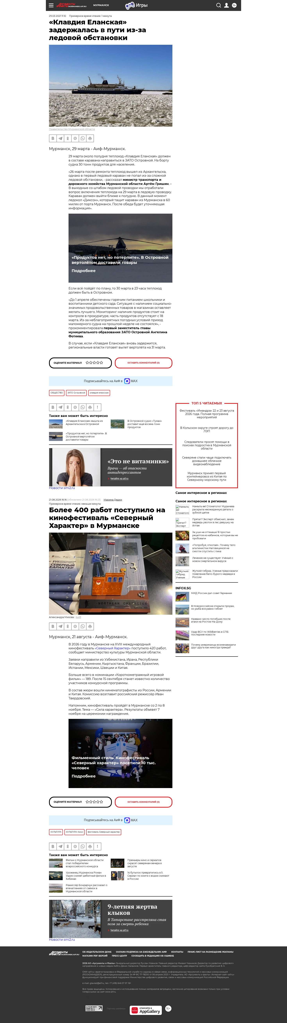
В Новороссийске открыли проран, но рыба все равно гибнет (212, 607)
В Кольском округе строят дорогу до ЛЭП (206, 429)
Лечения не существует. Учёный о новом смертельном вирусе (212, 559)
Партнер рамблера (116, 1008)
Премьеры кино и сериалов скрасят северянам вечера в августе (144, 863)
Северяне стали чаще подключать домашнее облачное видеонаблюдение (206, 461)
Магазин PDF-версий (94, 956)
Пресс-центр (119, 956)
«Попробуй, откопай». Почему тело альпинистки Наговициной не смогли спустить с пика (213, 548)
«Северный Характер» (113, 648)
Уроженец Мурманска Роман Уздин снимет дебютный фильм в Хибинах (86, 875)
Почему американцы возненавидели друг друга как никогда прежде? (213, 646)
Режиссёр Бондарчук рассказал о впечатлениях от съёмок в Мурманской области (86, 888)
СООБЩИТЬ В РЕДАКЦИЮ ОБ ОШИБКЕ (152, 956)
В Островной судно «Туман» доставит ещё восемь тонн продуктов (144, 424)
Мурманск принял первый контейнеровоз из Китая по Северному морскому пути (207, 477)
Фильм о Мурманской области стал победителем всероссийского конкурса (84, 863)
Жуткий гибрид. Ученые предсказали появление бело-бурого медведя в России (215, 574)
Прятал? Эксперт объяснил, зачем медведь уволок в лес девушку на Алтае (213, 522)
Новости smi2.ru (62, 488)
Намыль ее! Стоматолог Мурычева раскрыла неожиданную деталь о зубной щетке (213, 509)
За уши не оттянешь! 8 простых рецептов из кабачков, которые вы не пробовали (215, 535)
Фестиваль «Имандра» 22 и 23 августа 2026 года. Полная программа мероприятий (207, 414)
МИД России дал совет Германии (211, 593)
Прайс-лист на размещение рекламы (210, 952)
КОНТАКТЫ (177, 952)
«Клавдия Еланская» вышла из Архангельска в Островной (84, 422)
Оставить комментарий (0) (143, 363)
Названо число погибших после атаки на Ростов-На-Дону (210, 620)
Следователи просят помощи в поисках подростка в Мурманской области (206, 445)
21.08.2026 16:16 (58, 499)
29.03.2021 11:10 (57, 15)
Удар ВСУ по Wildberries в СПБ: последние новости (210, 633)
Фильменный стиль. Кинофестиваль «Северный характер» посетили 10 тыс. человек (114, 762)
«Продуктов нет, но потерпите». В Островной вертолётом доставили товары (120, 260)
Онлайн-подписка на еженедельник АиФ (141, 952)
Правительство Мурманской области (72, 129)
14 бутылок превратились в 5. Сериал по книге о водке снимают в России (148, 875)
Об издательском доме (96, 952)
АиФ (78, 617)
